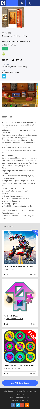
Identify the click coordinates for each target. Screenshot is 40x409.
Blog (6, 391)
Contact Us (13, 391)
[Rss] (27, 405)
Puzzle (13, 66)
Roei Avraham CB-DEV (14, 319)
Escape (16, 72)
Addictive (9, 72)
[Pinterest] (22, 405)
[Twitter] (18, 405)
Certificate (23, 391)
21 (7, 59)
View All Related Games (20, 383)
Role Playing (22, 66)
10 (6, 373)
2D (3, 72)
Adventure (6, 66)
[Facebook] (13, 405)
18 (6, 324)
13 (6, 274)
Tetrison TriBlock (11, 316)
